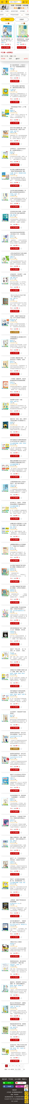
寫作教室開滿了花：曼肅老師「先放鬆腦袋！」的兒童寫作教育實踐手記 (18, 797)
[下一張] (28, 36)
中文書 (6, 11)
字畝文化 (12, 779)
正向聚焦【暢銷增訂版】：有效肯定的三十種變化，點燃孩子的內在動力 (18, 359)
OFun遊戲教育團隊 (14, 464)
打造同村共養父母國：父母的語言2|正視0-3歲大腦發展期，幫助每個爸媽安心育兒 (18, 213)
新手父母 (12, 444)
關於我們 (4, 1079)
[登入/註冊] (23, 2)
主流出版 (12, 632)
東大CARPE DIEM (14, 924)
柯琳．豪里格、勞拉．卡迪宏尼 (17, 1048)
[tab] (7, 19)
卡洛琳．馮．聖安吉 (14, 1006)
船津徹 (11, 422)
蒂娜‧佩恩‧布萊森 (22, 173)
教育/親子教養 (14, 11)
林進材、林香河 (13, 401)
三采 (11, 69)
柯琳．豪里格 (13, 1027)
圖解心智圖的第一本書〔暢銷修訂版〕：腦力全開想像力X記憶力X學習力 (18, 839)
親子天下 (12, 216)
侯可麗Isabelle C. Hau (15, 903)
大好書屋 (12, 195)
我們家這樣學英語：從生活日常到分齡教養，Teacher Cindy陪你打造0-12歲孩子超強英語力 (18, 734)
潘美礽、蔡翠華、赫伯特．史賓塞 (17, 694)
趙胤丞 (11, 256)
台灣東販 (12, 486)
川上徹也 (12, 89)
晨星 (11, 612)
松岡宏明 (12, 631)
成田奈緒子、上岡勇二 (15, 964)
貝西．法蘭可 (13, 298)
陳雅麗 (11, 110)
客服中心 (24, 1079)
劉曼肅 (11, 798)
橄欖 (11, 716)
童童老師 (12, 568)
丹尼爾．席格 (13, 173)
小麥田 (11, 90)
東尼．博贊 (12, 527)
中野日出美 (12, 485)
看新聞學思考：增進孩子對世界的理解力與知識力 (23, 40)
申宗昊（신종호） (14, 193)
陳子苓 (11, 715)
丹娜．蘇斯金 (13, 214)
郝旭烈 (2, 42)
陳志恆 (11, 361)
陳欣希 (11, 340)
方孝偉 (11, 861)
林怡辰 (11, 235)
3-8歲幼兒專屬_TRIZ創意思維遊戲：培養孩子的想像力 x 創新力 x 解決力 (18, 609)
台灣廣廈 (12, 320)
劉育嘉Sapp (12, 319)
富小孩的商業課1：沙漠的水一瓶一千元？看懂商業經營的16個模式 (18, 66)
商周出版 (12, 1007)
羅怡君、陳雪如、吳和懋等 (16, 985)
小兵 (11, 945)
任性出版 (12, 925)
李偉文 (18, 42)
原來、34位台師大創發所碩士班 (17, 610)
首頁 (2, 11)
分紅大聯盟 (18, 1079)
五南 (11, 153)
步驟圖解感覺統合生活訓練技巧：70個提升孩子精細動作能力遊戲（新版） (18, 546)
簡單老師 (12, 943)
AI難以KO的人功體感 (16, 942)
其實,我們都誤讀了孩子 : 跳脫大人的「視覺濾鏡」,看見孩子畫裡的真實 (18, 629)
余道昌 (11, 819)
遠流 (11, 423)
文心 (11, 652)
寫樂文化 (12, 111)
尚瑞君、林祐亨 (13, 131)
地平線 (11, 174)
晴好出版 (12, 570)
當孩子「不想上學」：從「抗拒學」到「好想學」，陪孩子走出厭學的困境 (18, 650)
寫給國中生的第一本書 (16, 399)
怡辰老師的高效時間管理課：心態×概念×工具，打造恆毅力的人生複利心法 (18, 234)
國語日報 (12, 341)
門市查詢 (10, 1079)
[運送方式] (26, 1101)
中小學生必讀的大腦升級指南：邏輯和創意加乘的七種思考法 (18, 87)
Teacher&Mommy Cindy (15, 736)
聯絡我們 (14, 1089)
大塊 (11, 299)
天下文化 (12, 383)
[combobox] (14, 2)
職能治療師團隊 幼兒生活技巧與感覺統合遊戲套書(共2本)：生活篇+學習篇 (18, 462)
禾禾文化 (12, 1028)
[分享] (26, 1097)
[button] (2, 2)
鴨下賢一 (12, 547)
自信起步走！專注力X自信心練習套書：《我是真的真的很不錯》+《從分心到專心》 (18, 1046)
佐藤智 (11, 778)
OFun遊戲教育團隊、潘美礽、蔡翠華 (18, 443)
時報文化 (12, 132)
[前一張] (1, 36)
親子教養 (22, 11)
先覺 (11, 904)
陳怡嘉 (11, 152)
